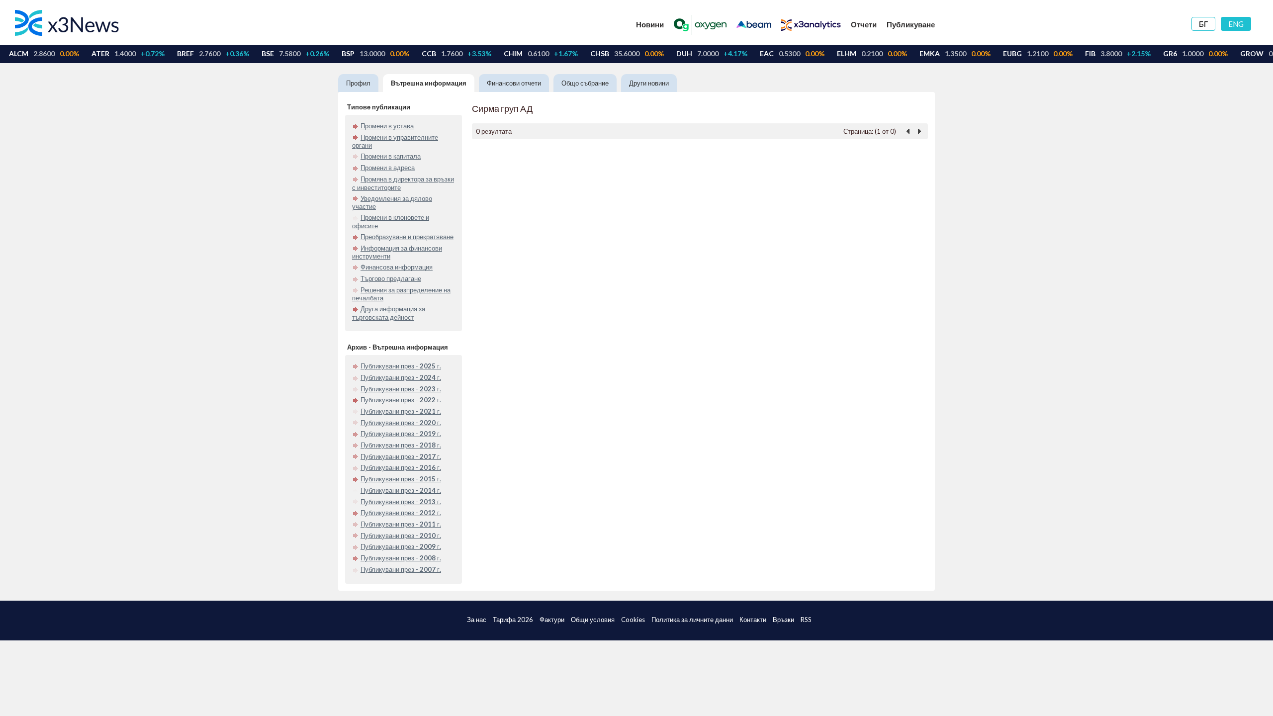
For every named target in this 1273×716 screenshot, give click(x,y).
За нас (476, 620)
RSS (806, 620)
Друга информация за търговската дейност (388, 313)
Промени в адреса (388, 168)
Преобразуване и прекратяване (407, 237)
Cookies (633, 620)
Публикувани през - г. (401, 366)
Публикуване (911, 24)
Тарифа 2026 (513, 620)
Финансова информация (397, 267)
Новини (650, 24)
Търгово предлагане (391, 278)
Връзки (783, 620)
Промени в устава (387, 126)
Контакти (752, 620)
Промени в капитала (391, 156)
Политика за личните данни (692, 620)
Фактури (552, 620)
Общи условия (593, 620)
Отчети (864, 24)
